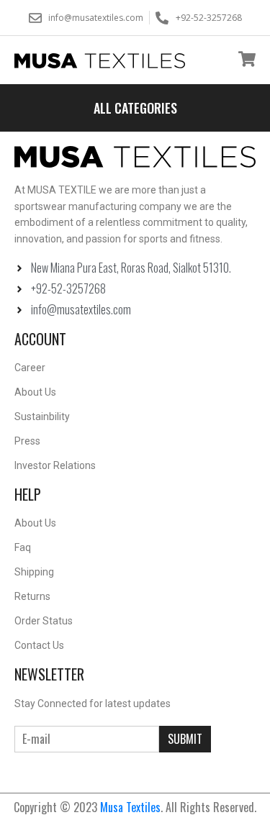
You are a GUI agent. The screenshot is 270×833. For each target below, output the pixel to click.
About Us (35, 392)
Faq (22, 547)
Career (29, 367)
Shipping (34, 572)
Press (27, 441)
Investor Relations (55, 465)
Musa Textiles (130, 807)
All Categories (135, 108)
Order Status (43, 621)
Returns (32, 596)
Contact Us (39, 645)
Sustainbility (42, 416)
